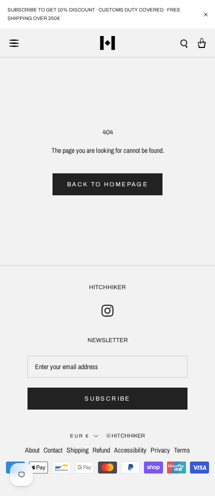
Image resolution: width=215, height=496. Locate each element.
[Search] (184, 43)
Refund (101, 450)
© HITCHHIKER (125, 436)
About (32, 450)
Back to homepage (107, 184)
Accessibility (130, 450)
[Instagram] (108, 310)
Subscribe (107, 398)
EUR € (80, 436)
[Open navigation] (14, 43)
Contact (53, 450)
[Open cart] (202, 43)
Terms (182, 450)
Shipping (77, 450)
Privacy (160, 450)
